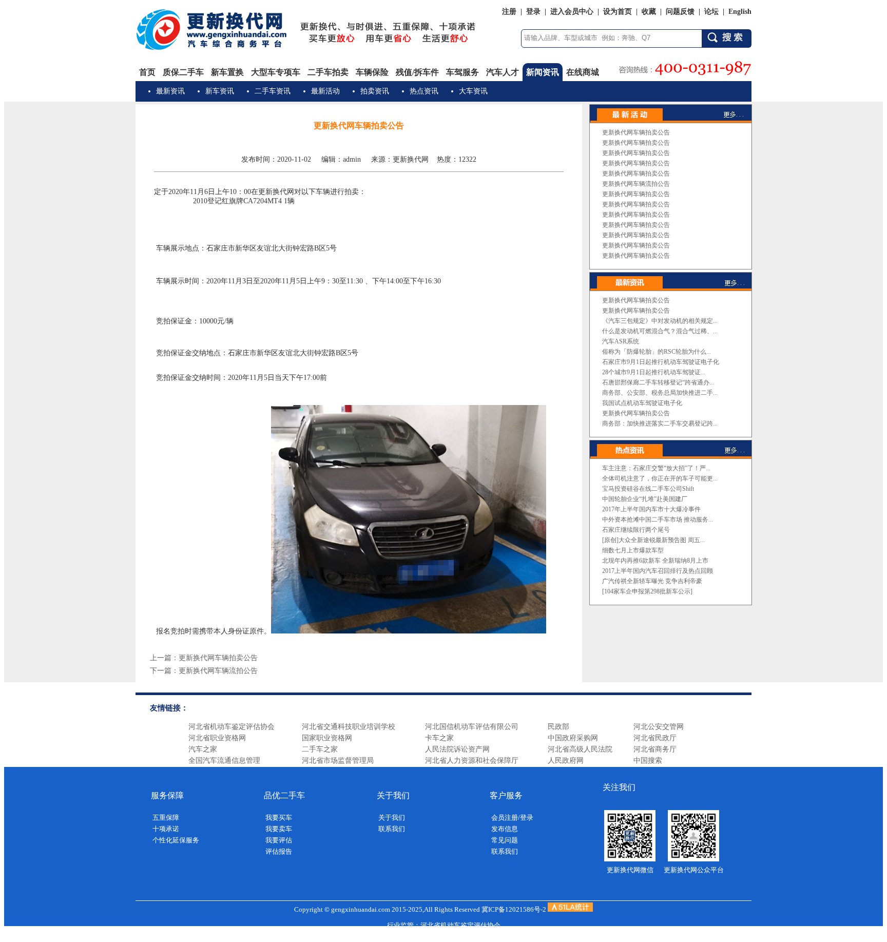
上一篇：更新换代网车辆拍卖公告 (204, 658)
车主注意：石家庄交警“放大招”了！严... (656, 468)
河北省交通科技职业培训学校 (348, 726)
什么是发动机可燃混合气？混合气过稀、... (660, 331)
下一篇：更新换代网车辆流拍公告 (204, 671)
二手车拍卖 (328, 72)
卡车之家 (439, 738)
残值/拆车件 (417, 72)
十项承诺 (165, 829)
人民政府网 (566, 760)
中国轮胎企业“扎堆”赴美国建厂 (644, 499)
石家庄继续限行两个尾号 (636, 529)
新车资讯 (219, 91)
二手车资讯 (273, 91)
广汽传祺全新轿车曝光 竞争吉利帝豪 (652, 581)
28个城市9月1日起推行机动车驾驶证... (653, 372)
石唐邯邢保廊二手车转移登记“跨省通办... (658, 382)
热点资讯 (424, 91)
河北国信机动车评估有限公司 (471, 726)
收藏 (649, 11)
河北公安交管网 (658, 726)
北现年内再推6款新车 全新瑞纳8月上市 (655, 560)
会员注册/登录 (512, 817)
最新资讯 (170, 91)
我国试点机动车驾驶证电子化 (642, 403)
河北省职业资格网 (217, 738)
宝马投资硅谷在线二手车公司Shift (648, 488)
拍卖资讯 (374, 91)
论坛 (711, 11)
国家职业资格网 (327, 738)
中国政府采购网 (573, 738)
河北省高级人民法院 (580, 749)
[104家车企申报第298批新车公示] (647, 591)
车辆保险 (372, 72)
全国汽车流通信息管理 (224, 760)
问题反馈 (680, 11)
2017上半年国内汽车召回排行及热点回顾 (657, 570)
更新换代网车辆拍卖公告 (636, 132)
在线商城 (582, 72)
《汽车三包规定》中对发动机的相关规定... (660, 320)
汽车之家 (202, 749)
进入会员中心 (571, 11)
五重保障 (165, 817)
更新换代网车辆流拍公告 (636, 183)
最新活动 (325, 91)
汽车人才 (502, 72)
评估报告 (278, 851)
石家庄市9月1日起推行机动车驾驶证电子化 (660, 362)
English (739, 11)
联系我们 (391, 829)
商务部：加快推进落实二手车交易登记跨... (660, 423)
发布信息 (504, 829)
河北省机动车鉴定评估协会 (231, 726)
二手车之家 (320, 749)
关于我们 (391, 817)
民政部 (558, 726)
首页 (147, 72)
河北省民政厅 (655, 738)
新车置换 (227, 72)
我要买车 (278, 817)
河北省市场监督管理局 (338, 760)
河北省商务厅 (655, 749)
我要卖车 (278, 829)
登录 (533, 11)
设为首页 (617, 11)
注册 (509, 11)
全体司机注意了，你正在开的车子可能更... (660, 478)
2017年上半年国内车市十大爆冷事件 (651, 509)
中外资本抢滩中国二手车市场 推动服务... (657, 519)
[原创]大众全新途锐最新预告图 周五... (653, 540)
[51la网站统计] (570, 909)
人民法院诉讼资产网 (457, 749)
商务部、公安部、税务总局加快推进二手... (660, 392)
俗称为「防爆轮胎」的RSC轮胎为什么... (656, 351)
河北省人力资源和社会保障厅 (471, 760)
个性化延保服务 (175, 840)
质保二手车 (183, 72)
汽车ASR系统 (620, 341)
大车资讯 (473, 91)
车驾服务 (462, 72)
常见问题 (504, 840)
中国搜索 (647, 760)
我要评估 (278, 840)
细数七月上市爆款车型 (633, 550)
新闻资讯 (542, 72)
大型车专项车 (275, 72)
